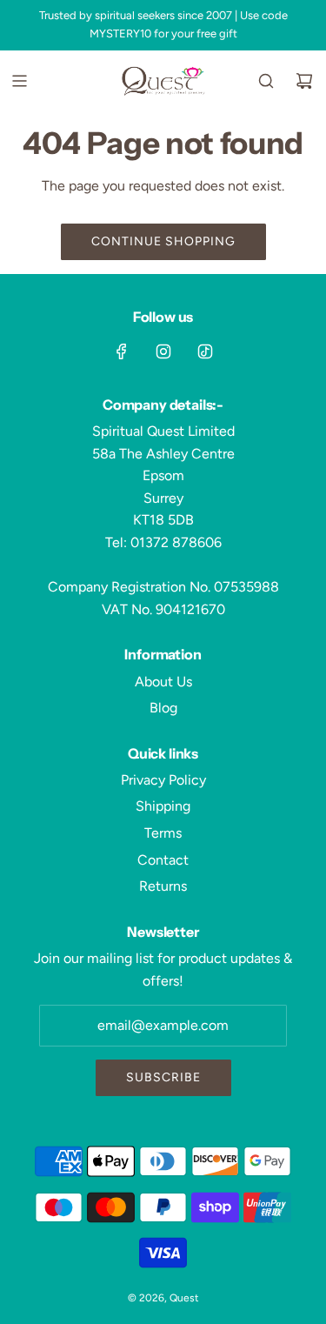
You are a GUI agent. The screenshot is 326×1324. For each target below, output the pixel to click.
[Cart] (304, 81)
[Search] (266, 81)
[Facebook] (122, 351)
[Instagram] (163, 351)
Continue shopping (163, 241)
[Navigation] (19, 81)
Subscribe (163, 1077)
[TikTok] (205, 351)
